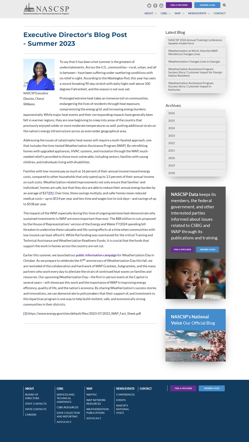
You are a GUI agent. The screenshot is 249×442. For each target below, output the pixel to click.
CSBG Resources (67, 407)
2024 (171, 128)
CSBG (164, 13)
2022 (171, 143)
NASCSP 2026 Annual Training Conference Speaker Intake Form (195, 41)
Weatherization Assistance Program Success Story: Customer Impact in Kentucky (190, 86)
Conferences (125, 394)
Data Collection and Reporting (68, 414)
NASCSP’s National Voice (122, 409)
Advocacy (64, 421)
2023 (171, 135)
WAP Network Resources (96, 401)
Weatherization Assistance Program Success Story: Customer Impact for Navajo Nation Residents (195, 72)
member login (207, 249)
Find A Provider (183, 388)
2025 (171, 120)
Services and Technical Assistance (66, 398)
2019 (171, 165)
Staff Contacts (35, 403)
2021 (171, 150)
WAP (178, 13)
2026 (171, 113)
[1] (51, 193)
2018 (171, 173)
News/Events (197, 13)
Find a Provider (179, 5)
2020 (171, 158)
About (148, 13)
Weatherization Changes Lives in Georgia (194, 61)
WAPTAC (91, 394)
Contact (220, 13)
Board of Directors (32, 396)
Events (121, 400)
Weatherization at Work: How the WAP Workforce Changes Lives (193, 52)
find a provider (182, 249)
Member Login (207, 5)
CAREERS (30, 414)
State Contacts (35, 409)
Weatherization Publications (97, 411)
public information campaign (96, 255)
